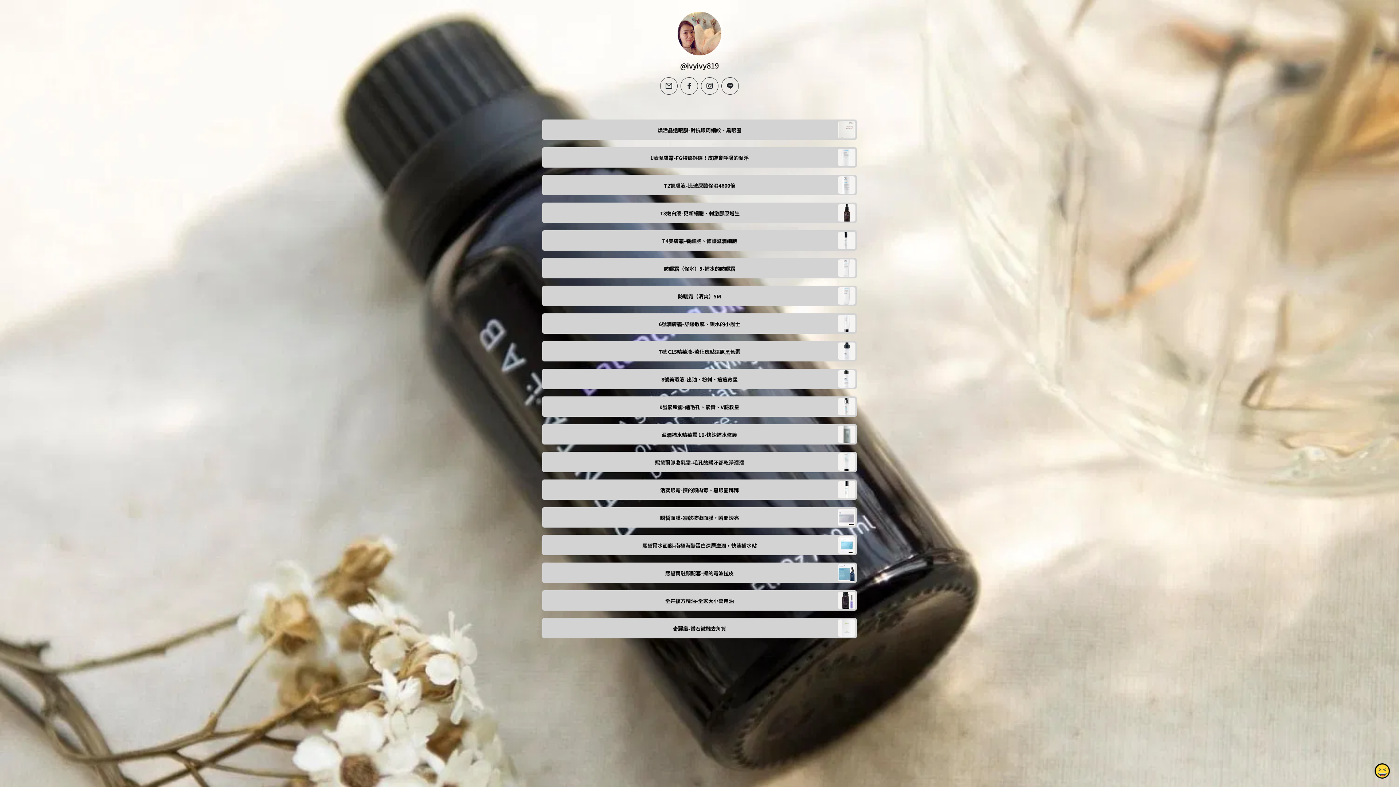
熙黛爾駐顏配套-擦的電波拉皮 (699, 573)
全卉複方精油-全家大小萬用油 (699, 600)
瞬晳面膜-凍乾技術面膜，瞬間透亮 (699, 517)
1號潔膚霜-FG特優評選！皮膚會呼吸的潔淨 (699, 157)
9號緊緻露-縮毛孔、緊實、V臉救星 (699, 407)
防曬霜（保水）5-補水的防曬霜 (699, 268)
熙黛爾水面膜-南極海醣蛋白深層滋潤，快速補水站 (699, 545)
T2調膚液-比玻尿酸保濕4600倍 (699, 185)
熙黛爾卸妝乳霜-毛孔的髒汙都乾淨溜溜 (699, 462)
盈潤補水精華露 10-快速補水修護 (699, 434)
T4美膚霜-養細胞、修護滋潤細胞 (699, 240)
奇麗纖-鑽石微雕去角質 (699, 628)
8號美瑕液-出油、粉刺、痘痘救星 (699, 379)
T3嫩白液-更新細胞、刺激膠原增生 (699, 213)
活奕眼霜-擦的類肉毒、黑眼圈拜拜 (699, 490)
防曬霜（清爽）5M (699, 296)
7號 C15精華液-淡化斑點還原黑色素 (699, 351)
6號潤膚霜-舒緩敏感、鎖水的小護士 (699, 324)
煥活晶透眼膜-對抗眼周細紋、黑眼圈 (699, 130)
